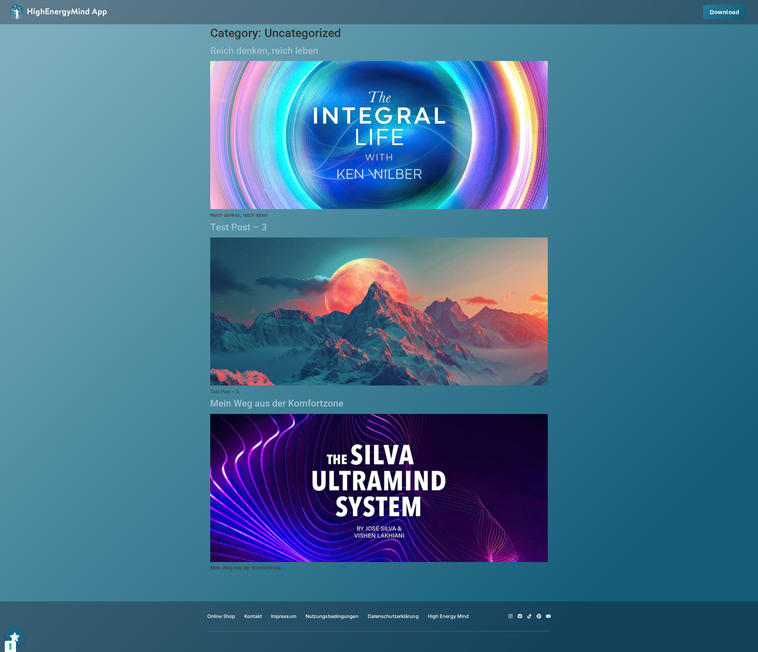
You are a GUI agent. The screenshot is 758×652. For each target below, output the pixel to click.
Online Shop (221, 616)
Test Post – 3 (238, 227)
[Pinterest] (539, 616)
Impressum (283, 616)
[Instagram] (510, 616)
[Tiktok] (529, 616)
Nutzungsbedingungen (332, 616)
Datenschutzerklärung (393, 616)
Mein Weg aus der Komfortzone (276, 403)
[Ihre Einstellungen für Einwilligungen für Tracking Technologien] (10, 646)
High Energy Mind (448, 616)
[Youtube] (548, 616)
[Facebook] (520, 616)
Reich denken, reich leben (264, 50)
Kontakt (253, 616)
